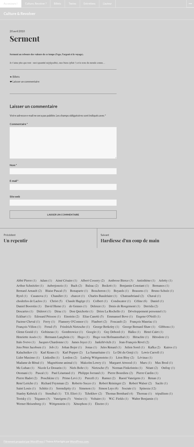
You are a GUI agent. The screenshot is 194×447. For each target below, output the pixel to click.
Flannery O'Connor (73, 321)
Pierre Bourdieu (120, 373)
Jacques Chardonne (53, 342)
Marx (146, 362)
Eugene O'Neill (148, 316)
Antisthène (146, 280)
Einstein (71, 316)
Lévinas (145, 357)
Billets (57, 3)
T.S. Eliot (73, 393)
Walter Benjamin (145, 398)
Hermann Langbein (59, 337)
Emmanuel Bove (120, 316)
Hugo (83, 337)
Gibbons (166, 326)
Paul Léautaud (63, 373)
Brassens (140, 290)
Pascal (42, 373)
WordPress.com (79, 441)
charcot (78, 296)
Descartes (24, 311)
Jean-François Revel (134, 342)
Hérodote (160, 337)
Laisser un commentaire (26, 81)
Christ (56, 301)
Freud (51, 326)
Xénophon (83, 404)
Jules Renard (110, 347)
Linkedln (51, 357)
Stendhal (53, 393)
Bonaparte (79, 290)
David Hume (55, 306)
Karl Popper (73, 352)
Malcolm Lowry (93, 362)
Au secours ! (11, 3)
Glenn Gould (27, 332)
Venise (80, 398)
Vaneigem (62, 398)
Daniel (157, 301)
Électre (102, 404)
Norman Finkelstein (127, 368)
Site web (15, 196)
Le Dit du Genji (125, 352)
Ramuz (108, 378)
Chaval (154, 296)
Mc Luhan (25, 368)
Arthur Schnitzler (29, 285)
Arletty (165, 280)
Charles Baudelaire (102, 296)
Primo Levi (71, 378)
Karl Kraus (50, 352)
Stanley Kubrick (29, 393)
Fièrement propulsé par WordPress (23, 441)
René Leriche (27, 383)
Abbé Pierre (26, 280)
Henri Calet (153, 332)
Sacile (161, 383)
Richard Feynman (55, 383)
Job (53, 347)
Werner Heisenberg (31, 404)
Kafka (154, 347)
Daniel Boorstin (28, 306)
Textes (72, 3)
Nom (13, 165)
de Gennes (78, 306)
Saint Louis (26, 388)
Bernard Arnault (29, 290)
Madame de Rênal (30, 362)
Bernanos (160, 285)
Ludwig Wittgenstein (96, 357)
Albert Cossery (93, 280)
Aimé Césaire (66, 280)
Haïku (134, 332)
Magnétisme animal (62, 362)
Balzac (92, 285)
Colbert (100, 301)
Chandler (59, 296)
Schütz (46, 388)
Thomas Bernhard (119, 393)
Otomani (24, 373)
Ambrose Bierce (120, 280)
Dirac (60, 311)
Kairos (170, 347)
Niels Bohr (79, 368)
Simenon (87, 388)
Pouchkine (50, 378)
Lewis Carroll (153, 352)
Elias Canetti (93, 316)
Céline (140, 301)
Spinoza (147, 388)
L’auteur (107, 3)
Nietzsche (100, 368)
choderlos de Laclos (31, 301)
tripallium (164, 393)
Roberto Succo (84, 383)
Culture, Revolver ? (36, 3)
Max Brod (164, 362)
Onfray (168, 368)
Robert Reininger (112, 383)
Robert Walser (140, 383)
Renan (154, 378)
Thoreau (144, 393)
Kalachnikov (26, 352)
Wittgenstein (59, 404)
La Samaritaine (98, 352)
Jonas (91, 347)
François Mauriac (143, 321)
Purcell (92, 378)
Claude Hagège (78, 301)
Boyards (121, 290)
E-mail (14, 180)
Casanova (39, 296)
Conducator (121, 301)
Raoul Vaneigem (132, 378)
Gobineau (49, 332)
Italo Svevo (25, 342)
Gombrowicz (72, 332)
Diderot (44, 311)
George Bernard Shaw (139, 326)
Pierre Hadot (26, 378)
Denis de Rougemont (124, 306)
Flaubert (99, 321)
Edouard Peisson (48, 316)
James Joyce (82, 342)
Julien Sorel (135, 347)
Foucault (118, 321)
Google (93, 332)
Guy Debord (114, 332)
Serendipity (66, 388)
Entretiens (89, 3)
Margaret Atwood (123, 362)
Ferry (49, 321)
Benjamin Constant (134, 285)
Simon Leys (108, 388)
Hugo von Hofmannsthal (111, 337)
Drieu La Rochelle (111, 311)
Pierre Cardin (147, 373)
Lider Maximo (28, 357)
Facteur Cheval (28, 321)
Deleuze (97, 306)
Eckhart (23, 316)
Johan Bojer (72, 347)
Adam (46, 280)
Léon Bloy (125, 357)
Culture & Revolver (19, 13)
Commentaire (19, 124)
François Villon (28, 326)
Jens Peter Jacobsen (31, 347)
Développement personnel (147, 311)
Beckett (109, 285)
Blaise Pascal (56, 290)
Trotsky (23, 398)
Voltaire (98, 398)
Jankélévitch (105, 342)
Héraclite (141, 337)
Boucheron (100, 290)
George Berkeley (106, 326)
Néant (152, 368)
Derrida (151, 306)
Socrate (129, 388)
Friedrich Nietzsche (75, 326)
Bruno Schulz (162, 290)
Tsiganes (42, 398)
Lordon (70, 357)
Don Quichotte (81, 311)
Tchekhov (93, 393)
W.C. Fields (118, 398)
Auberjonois (57, 285)
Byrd (21, 296)
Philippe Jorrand (91, 373)
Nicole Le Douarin (52, 368)
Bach (76, 285)
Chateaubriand (132, 296)
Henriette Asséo (28, 337)
